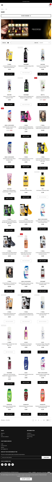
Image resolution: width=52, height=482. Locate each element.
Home (2, 9)
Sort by (36, 42)
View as (4, 42)
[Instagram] (9, 464)
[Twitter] (5, 464)
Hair (6, 9)
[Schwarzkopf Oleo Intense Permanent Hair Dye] (26, 29)
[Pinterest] (12, 464)
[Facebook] (2, 464)
